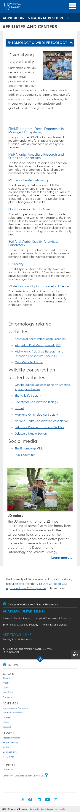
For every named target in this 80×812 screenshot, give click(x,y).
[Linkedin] (38, 800)
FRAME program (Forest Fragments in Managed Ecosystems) (36, 130)
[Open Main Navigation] (72, 6)
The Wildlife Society (28, 395)
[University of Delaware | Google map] (46, 775)
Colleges (7, 717)
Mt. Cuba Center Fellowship (28, 180)
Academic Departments (24, 611)
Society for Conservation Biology (36, 401)
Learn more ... (62, 557)
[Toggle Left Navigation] (71, 42)
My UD (6, 747)
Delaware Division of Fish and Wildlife (39, 427)
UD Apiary (15, 264)
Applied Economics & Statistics (54, 618)
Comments (34, 809)
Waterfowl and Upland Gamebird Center (39, 286)
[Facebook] (30, 800)
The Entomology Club (29, 448)
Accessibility (60, 809)
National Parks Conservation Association (42, 420)
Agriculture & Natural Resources (36, 18)
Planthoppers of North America (31, 209)
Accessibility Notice (11, 737)
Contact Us (8, 769)
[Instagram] (21, 800)
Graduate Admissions (13, 712)
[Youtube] (47, 800)
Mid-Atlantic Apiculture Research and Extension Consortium (36, 155)
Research (7, 727)
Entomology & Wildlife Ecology (37, 42)
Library (6, 722)
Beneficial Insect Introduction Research (40, 338)
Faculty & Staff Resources (18, 639)
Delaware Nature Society (31, 433)
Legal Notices (47, 809)
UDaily (6, 687)
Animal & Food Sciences (17, 618)
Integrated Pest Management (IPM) (38, 345)
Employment (9, 697)
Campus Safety (10, 752)
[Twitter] (55, 800)
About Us (7, 678)
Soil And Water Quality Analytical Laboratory (33, 243)
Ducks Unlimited (25, 454)
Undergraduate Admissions (15, 708)
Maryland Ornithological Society (36, 414)
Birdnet (19, 408)
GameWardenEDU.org (29, 362)
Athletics (6, 683)
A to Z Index (8, 756)
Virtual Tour (8, 692)
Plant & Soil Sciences (55, 624)
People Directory (10, 742)
